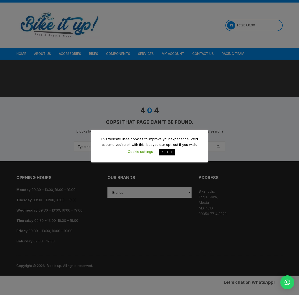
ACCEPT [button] (167, 152)
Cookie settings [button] (140, 151)
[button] (287, 282)
